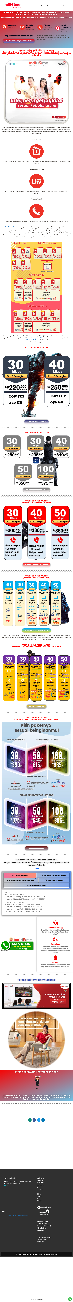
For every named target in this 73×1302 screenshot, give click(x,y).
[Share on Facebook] (34, 1120)
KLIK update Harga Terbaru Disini (19, 41)
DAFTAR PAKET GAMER (37, 848)
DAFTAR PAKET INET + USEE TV (37, 630)
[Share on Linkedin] (43, 1120)
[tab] (20, 875)
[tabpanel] (36, 902)
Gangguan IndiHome (38, 338)
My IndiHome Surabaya (12, 227)
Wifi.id (39, 1201)
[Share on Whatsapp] (30, 1120)
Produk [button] (49, 5)
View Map (6, 1185)
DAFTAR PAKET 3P (37, 706)
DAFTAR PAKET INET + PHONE (37, 565)
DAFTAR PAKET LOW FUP (37, 421)
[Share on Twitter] (39, 1120)
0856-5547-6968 (30, 340)
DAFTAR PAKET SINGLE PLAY (37, 490)
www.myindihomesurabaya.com (18, 1215)
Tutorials (40, 1189)
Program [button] (61, 5)
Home (40, 5)
